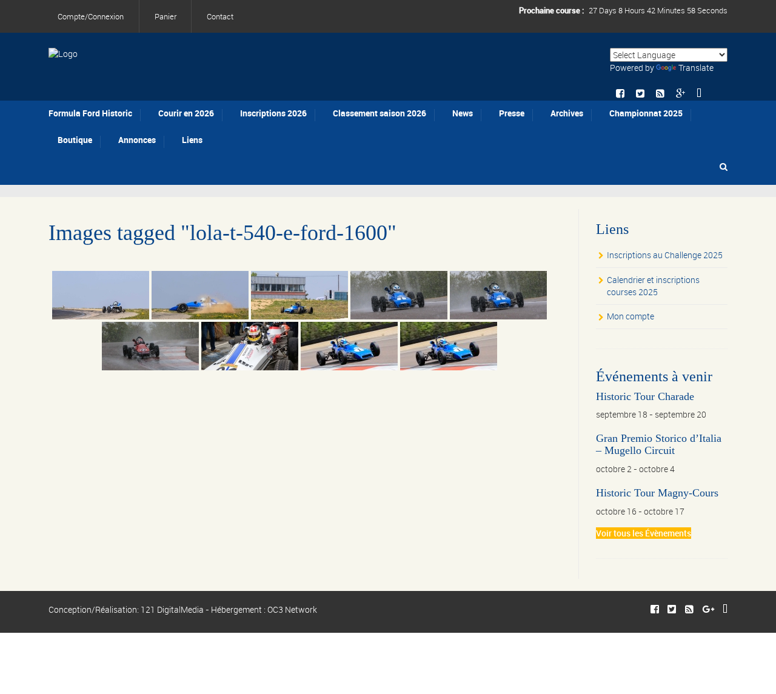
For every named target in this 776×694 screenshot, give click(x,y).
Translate (696, 67)
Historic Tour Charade (645, 396)
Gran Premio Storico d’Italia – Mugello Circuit (658, 444)
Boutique (75, 139)
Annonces (137, 139)
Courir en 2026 (186, 113)
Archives (566, 113)
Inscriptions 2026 (273, 113)
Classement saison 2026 (379, 113)
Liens (192, 139)
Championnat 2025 (646, 113)
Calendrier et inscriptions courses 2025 (653, 286)
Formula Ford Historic (90, 113)
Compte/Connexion (91, 16)
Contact (220, 16)
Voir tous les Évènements (643, 533)
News (462, 113)
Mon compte (630, 316)
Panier (165, 16)
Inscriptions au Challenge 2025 (665, 255)
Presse (511, 113)
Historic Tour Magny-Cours (657, 493)
